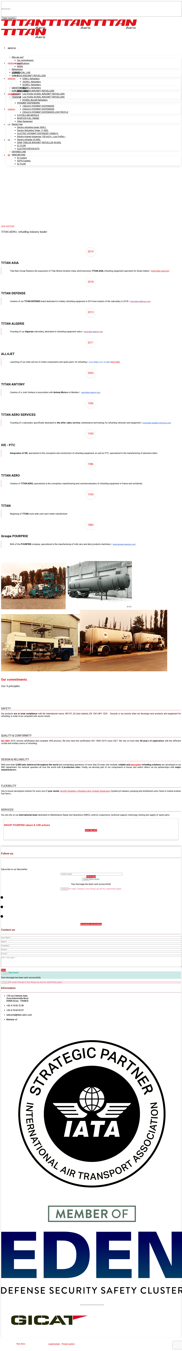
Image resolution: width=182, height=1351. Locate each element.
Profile (91, 201)
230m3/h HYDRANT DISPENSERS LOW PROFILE (45, 112)
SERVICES (11, 79)
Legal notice (54, 1344)
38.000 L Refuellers (31, 88)
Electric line (17, 124)
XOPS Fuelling (24, 161)
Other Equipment (25, 121)
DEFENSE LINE (19, 151)
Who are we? (18, 57)
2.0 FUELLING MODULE (28, 115)
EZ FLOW (21, 145)
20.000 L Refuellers (31, 84)
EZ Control (22, 158)
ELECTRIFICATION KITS (28, 148)
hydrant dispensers (101, 791)
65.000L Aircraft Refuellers (35, 100)
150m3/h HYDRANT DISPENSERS (38, 106)
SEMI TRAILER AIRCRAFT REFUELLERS (35, 91)
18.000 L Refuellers (31, 82)
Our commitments (25, 60)
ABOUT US (12, 48)
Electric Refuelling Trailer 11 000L (32, 130)
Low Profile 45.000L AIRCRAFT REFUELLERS (43, 97)
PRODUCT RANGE (14, 63)
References (17, 69)
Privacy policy (68, 1344)
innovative (135, 764)
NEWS (20, 66)
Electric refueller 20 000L (29, 139)
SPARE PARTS (13, 94)
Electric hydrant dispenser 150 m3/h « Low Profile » (41, 136)
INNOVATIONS (18, 155)
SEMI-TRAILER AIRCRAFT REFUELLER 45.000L (39, 142)
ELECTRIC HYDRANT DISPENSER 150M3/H (37, 133)
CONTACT (11, 109)
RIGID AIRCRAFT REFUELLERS (31, 75)
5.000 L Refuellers (31, 78)
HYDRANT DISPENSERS (28, 103)
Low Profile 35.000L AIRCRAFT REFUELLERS (43, 94)
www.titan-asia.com (160, 271)
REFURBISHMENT (20, 91)
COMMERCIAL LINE (21, 72)
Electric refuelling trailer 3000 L (31, 127)
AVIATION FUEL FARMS (28, 118)
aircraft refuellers (68, 791)
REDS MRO (115, 362)
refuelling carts (84, 791)
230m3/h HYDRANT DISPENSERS (38, 109)
